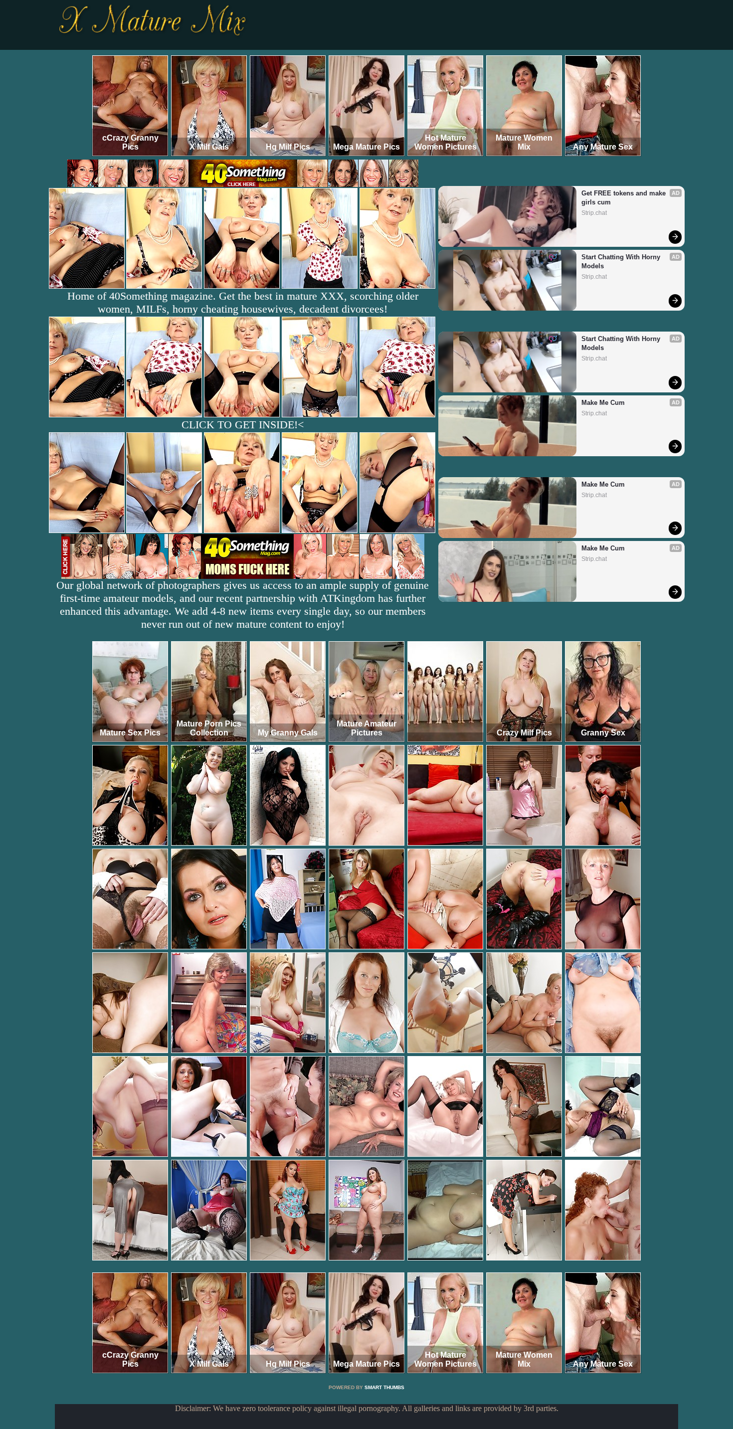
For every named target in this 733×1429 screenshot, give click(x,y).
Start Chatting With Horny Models (621, 261)
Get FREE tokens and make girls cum (624, 197)
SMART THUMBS (384, 1387)
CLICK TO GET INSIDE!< (243, 424)
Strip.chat (594, 212)
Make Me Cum (603, 402)
